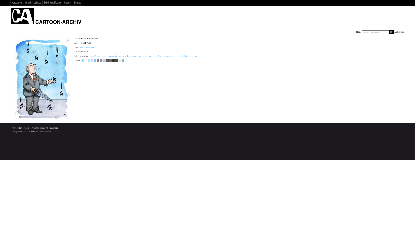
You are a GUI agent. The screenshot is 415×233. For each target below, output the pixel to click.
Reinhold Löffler (87, 48)
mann (121, 56)
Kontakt (77, 2)
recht (164, 56)
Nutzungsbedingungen (20, 128)
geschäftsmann (95, 56)
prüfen (158, 56)
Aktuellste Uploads (33, 2)
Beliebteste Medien (52, 2)
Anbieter (67, 2)
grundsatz (113, 56)
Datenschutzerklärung (39, 128)
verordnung (194, 56)
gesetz (105, 56)
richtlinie (184, 56)
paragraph (137, 56)
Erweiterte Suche (399, 32)
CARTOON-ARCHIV (29, 132)
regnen (176, 56)
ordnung (128, 56)
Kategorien (17, 2)
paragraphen (148, 56)
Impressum (54, 128)
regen (169, 56)
